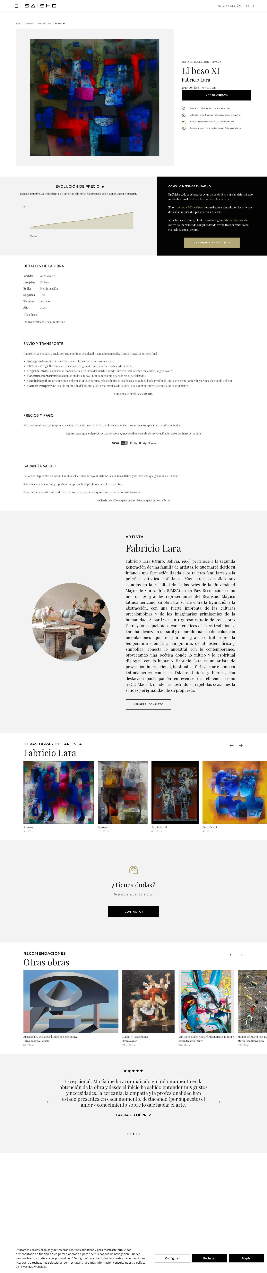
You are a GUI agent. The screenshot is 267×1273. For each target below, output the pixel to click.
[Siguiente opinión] (218, 1102)
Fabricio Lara (44, 23)
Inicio (18, 23)
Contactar (134, 911)
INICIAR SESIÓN (229, 5)
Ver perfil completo (148, 704)
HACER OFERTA (216, 95)
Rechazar (209, 1258)
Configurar (172, 1258)
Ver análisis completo (212, 242)
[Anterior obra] (232, 745)
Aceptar (247, 1258)
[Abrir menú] (16, 6)
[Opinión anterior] (49, 1102)
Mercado (29, 23)
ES (248, 5)
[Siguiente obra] (241, 745)
